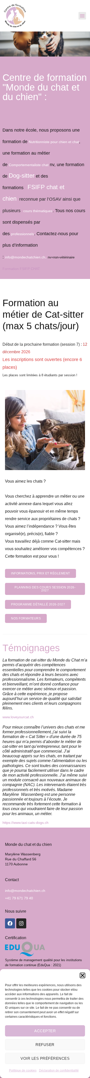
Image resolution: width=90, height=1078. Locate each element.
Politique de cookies (22, 1070)
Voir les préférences (45, 1058)
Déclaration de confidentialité (59, 1070)
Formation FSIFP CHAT (21, 269)
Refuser (45, 1044)
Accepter (45, 1031)
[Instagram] (21, 923)
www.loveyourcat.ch (18, 717)
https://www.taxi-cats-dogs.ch (25, 823)
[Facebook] (10, 923)
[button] (82, 975)
